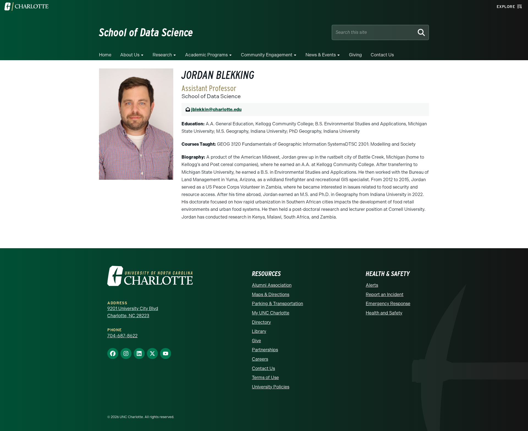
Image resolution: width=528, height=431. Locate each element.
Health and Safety (384, 313)
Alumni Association (272, 285)
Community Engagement (266, 54)
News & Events (321, 54)
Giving (355, 54)
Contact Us (382, 54)
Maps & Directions (270, 294)
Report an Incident (384, 294)
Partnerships (265, 349)
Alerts (372, 285)
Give (256, 340)
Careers (260, 359)
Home (105, 54)
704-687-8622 (122, 335)
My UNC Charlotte (270, 313)
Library (259, 331)
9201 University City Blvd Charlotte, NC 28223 (132, 312)
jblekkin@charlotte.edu (216, 109)
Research (162, 54)
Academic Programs (206, 54)
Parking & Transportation (277, 303)
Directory (261, 322)
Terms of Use (265, 377)
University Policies (270, 386)
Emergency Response (388, 303)
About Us (129, 54)
